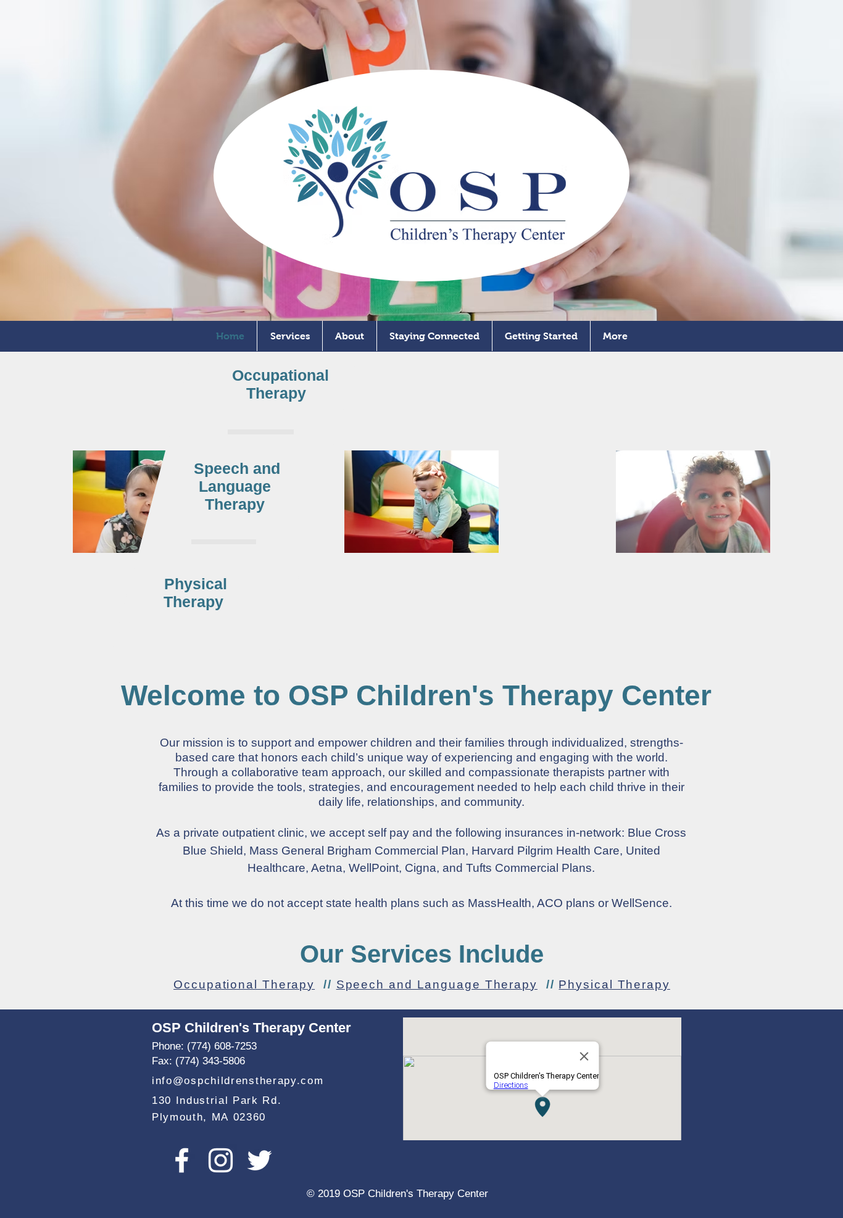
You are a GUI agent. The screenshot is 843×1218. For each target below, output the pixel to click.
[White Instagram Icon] (220, 1160)
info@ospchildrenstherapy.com (238, 1081)
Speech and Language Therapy (437, 984)
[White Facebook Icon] (181, 1160)
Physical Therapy (614, 984)
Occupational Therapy (244, 984)
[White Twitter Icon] (259, 1160)
